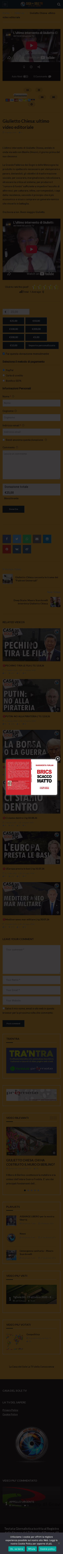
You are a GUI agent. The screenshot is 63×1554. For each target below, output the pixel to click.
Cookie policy (47, 1549)
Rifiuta (31, 1549)
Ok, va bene (16, 1549)
